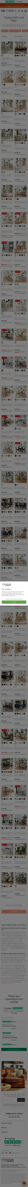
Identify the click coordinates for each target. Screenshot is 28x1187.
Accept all (14, 602)
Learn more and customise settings (14, 599)
